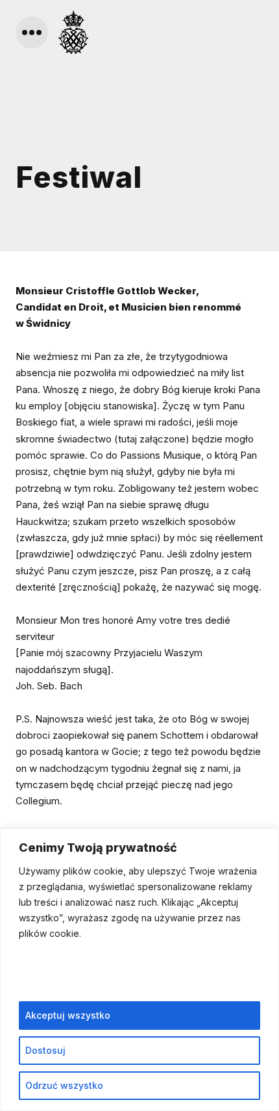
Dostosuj (45, 1050)
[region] (139, 969)
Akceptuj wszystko (67, 1015)
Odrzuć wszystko (64, 1085)
